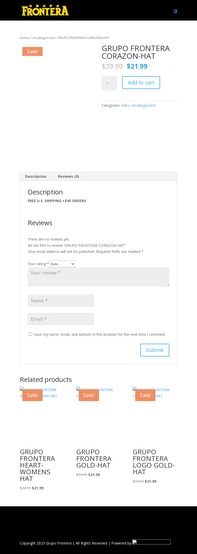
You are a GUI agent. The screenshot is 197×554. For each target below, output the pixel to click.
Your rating (38, 263)
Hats (125, 105)
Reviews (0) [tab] (68, 176)
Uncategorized (43, 37)
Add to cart (141, 82)
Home (24, 37)
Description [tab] (35, 176)
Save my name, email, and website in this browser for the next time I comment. (100, 334)
